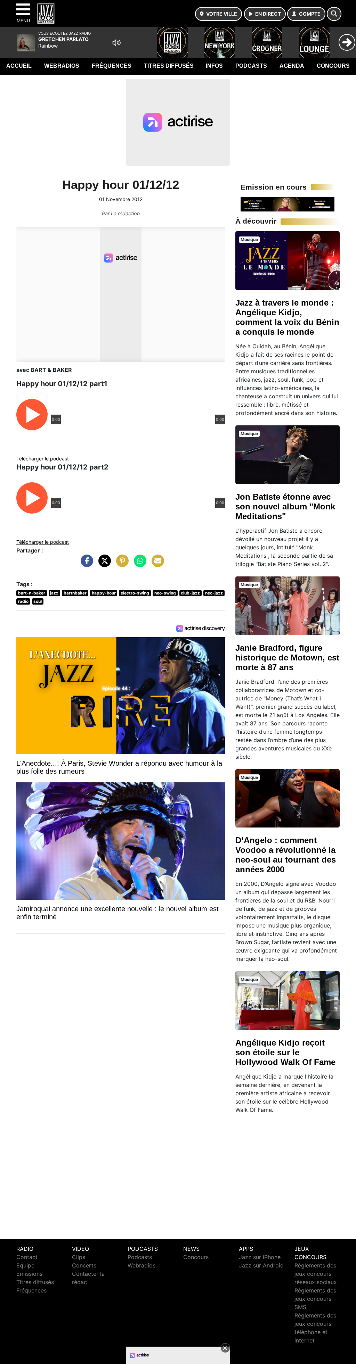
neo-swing (165, 593)
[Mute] (116, 43)
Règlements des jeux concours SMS (315, 1299)
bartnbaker (75, 593)
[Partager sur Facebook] (85, 564)
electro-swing (135, 593)
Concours (333, 66)
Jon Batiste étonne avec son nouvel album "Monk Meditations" (285, 506)
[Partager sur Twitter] (103, 564)
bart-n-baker (31, 593)
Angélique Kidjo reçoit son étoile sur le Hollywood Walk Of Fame (285, 1052)
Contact (27, 1257)
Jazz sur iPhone (260, 1257)
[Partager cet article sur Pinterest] (121, 564)
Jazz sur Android (261, 1265)
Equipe (25, 1265)
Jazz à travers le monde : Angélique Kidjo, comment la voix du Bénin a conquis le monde (287, 317)
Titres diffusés (169, 66)
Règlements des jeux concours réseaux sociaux (315, 1274)
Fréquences (111, 66)
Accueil (19, 66)
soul (37, 601)
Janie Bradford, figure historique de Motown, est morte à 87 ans (287, 657)
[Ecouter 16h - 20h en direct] (287, 203)
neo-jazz (214, 593)
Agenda (292, 66)
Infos (214, 66)
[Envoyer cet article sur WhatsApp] (138, 564)
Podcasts (251, 66)
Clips (78, 1257)
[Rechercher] (334, 14)
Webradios (61, 66)
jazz (54, 593)
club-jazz (190, 593)
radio (23, 601)
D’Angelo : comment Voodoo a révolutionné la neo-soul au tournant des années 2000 (285, 854)
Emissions (29, 1273)
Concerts (84, 1265)
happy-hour (104, 593)
